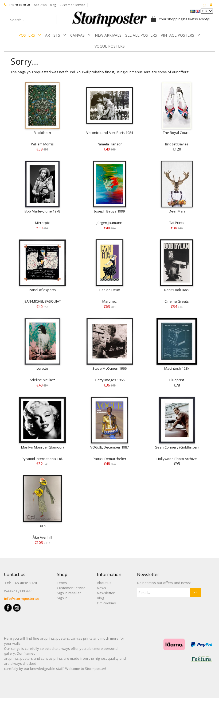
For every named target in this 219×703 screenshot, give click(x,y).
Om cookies (106, 603)
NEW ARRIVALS (108, 35)
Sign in (62, 598)
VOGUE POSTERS (110, 46)
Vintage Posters (177, 35)
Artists (52, 35)
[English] (198, 10)
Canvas (77, 35)
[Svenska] (192, 10)
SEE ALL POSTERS (141, 35)
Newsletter (106, 592)
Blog (53, 5)
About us (40, 5)
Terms (62, 582)
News (101, 587)
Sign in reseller (69, 592)
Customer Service (72, 5)
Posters (26, 35)
